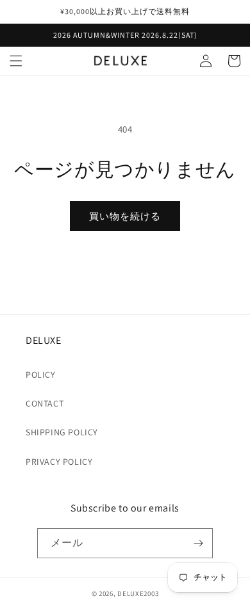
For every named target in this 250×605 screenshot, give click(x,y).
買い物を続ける (125, 216)
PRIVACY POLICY (59, 461)
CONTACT (44, 403)
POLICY (41, 374)
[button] (16, 61)
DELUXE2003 (137, 593)
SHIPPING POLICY (62, 432)
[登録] (198, 543)
